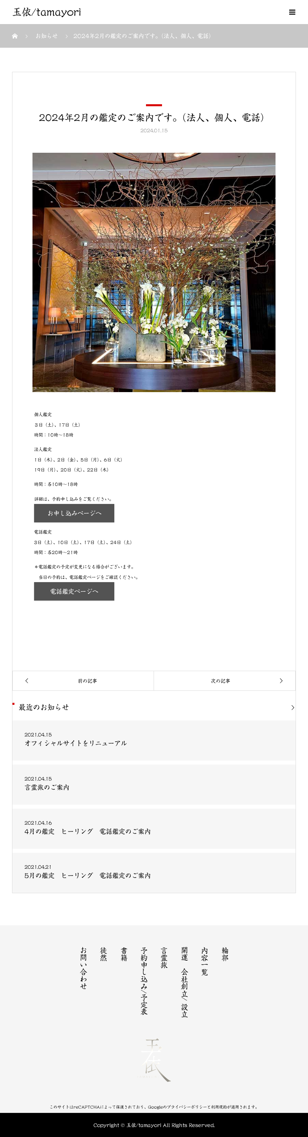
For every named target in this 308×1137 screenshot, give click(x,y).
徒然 (103, 954)
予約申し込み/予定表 (144, 981)
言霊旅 (164, 957)
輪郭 (225, 954)
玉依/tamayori (46, 12)
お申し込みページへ (74, 513)
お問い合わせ (83, 968)
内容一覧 (204, 961)
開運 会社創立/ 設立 (184, 982)
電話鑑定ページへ (74, 592)
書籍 (124, 954)
